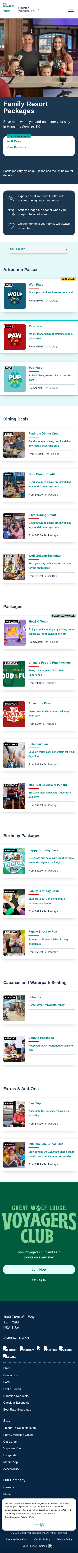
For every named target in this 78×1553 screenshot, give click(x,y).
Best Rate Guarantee (17, 1409)
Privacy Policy (28, 1517)
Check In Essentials (16, 1402)
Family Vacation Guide (18, 1434)
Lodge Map (10, 1455)
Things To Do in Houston (19, 1427)
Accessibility (11, 1469)
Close (36, 1524)
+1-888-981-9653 (16, 1338)
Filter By (17, 249)
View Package (16, 147)
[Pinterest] (50, 1348)
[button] (71, 9)
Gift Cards (10, 1441)
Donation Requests (15, 1396)
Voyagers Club (12, 1448)
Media (7, 1494)
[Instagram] (27, 1348)
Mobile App (10, 1462)
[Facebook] (10, 1348)
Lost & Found (12, 1389)
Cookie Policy (62, 1510)
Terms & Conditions (17, 1539)
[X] (39, 1348)
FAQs (7, 1382)
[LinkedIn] (9, 1356)
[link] (39, 146)
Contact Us (10, 1375)
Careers (8, 1487)
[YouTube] (65, 1348)
